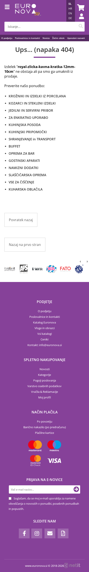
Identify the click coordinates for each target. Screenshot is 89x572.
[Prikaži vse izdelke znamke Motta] (37, 269)
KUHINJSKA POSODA (25, 125)
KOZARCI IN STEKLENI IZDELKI (32, 103)
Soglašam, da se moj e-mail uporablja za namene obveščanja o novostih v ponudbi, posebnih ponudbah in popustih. (44, 503)
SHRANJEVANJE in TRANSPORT (32, 139)
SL (70, 4)
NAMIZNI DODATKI (23, 168)
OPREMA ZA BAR (22, 153)
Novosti (45, 369)
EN (70, 13)
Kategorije (44, 375)
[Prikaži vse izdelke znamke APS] (23, 269)
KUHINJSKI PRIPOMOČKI (28, 132)
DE (70, 18)
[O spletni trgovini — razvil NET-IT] (72, 565)
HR (70, 8)
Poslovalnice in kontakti (27, 38)
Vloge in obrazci (45, 328)
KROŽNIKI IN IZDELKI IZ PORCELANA (37, 96)
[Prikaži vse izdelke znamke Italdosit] (10, 269)
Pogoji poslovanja (44, 380)
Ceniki (44, 339)
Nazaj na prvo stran (25, 244)
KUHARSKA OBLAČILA (26, 189)
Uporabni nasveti (76, 38)
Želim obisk (58, 38)
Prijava (79, 20)
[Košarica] (80, 7)
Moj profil (44, 397)
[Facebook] (24, 533)
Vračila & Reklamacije (44, 392)
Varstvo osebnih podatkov (44, 386)
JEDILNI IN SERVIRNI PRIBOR (31, 110)
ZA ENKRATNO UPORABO (28, 117)
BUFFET (14, 146)
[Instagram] (36, 533)
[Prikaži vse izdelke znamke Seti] (79, 269)
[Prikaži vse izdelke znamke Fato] (65, 269)
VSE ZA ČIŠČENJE (21, 182)
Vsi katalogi (44, 334)
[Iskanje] (81, 27)
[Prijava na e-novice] (76, 489)
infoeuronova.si (50, 345)
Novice (46, 38)
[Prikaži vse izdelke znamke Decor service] (51, 269)
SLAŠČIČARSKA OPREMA (27, 175)
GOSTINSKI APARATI (24, 160)
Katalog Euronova (44, 322)
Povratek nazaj (21, 219)
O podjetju (6, 38)
